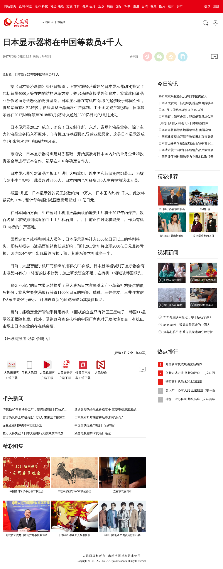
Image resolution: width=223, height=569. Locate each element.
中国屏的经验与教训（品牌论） (95, 425)
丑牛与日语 (203, 209)
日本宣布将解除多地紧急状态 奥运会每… (186, 130)
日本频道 (60, 22)
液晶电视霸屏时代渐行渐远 (92, 433)
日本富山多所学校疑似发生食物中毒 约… (186, 143)
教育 (171, 6)
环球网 (46, 56)
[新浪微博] (147, 56)
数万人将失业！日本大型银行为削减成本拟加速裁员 (38, 433)
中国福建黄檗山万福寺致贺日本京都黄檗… (187, 136)
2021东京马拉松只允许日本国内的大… (184, 96)
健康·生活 (89, 6)
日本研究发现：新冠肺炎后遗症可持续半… (187, 103)
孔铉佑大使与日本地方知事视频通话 (26, 535)
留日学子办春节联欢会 (172, 209)
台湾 (145, 6)
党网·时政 (25, 6)
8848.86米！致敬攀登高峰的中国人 (186, 324)
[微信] (159, 56)
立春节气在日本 (122, 491)
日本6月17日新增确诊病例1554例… (182, 110)
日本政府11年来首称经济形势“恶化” (98, 417)
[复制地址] (183, 56)
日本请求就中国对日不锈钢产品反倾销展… (187, 150)
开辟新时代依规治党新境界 (184, 364)
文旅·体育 (73, 6)
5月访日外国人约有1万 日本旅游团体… (185, 123)
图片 (162, 6)
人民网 (46, 22)
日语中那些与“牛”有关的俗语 (74, 491)
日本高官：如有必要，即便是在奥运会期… (187, 116)
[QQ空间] (171, 56)
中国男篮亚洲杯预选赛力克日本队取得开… (187, 156)
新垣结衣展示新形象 (172, 235)
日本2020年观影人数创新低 (74, 535)
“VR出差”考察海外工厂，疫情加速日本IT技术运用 (36, 409)
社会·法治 (57, 6)
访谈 (110, 6)
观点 (101, 6)
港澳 (136, 6)
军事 (127, 6)
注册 (216, 6)
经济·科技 (41, 6)
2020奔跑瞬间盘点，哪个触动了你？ (187, 317)
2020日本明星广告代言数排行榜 (122, 535)
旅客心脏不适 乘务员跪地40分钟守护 (188, 332)
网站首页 (10, 6)
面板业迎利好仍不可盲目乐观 (22, 425)
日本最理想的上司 (203, 235)
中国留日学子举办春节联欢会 (27, 491)
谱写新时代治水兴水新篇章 (184, 381)
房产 (180, 6)
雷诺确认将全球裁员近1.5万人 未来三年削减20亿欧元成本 (42, 417)
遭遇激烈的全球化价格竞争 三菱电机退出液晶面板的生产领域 (116, 409)
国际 (119, 6)
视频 (153, 6)
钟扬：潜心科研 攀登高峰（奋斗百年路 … (194, 399)
